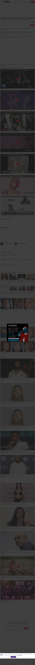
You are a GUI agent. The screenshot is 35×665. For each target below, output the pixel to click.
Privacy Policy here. (19, 655)
